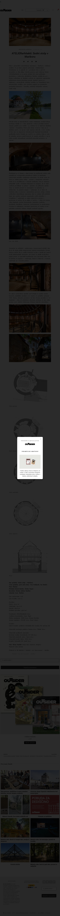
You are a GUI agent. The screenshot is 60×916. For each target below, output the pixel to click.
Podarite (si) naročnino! (30, 451)
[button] (40, 439)
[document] (30, 458)
